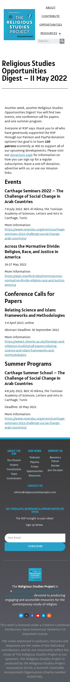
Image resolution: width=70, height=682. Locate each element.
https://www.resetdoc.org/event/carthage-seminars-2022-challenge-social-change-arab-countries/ (35, 234)
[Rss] (49, 615)
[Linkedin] (43, 615)
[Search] (62, 41)
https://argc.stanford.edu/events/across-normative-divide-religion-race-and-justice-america (35, 281)
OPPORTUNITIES (50, 24)
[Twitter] (21, 615)
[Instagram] (26, 615)
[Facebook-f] (32, 615)
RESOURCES (49, 33)
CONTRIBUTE (51, 16)
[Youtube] (38, 615)
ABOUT (50, 7)
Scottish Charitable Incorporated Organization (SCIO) (32, 593)
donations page (21, 155)
